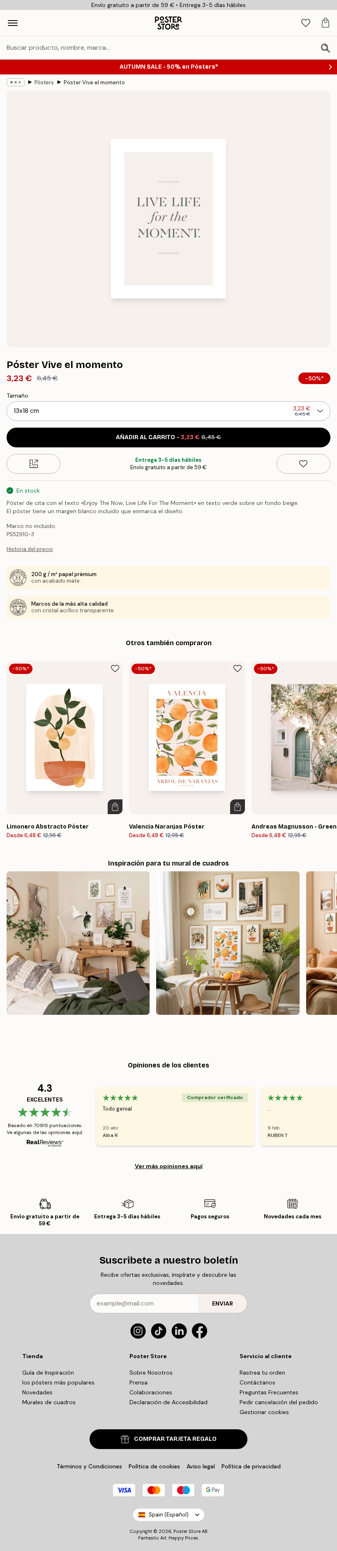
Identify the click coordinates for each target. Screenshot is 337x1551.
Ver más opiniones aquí (169, 1166)
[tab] (306, 23)
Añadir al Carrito (168, 437)
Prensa (138, 1382)
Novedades (37, 1392)
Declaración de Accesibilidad (168, 1402)
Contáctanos (257, 1382)
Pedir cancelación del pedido (279, 1402)
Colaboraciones (150, 1392)
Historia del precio (30, 549)
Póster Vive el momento (94, 82)
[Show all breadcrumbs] (16, 82)
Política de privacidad (251, 1466)
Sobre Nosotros (151, 1372)
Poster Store (187, 1531)
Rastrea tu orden (262, 1372)
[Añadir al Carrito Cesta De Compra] (115, 806)
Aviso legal (201, 1466)
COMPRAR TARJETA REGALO (175, 1438)
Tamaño (17, 395)
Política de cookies (154, 1466)
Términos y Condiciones (89, 1466)
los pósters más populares (58, 1382)
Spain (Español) (169, 1514)
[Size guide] (33, 464)
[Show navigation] (12, 23)
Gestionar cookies (264, 1412)
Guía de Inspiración (48, 1372)
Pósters (44, 82)
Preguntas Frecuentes (269, 1392)
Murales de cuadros (49, 1402)
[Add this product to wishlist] (303, 464)
